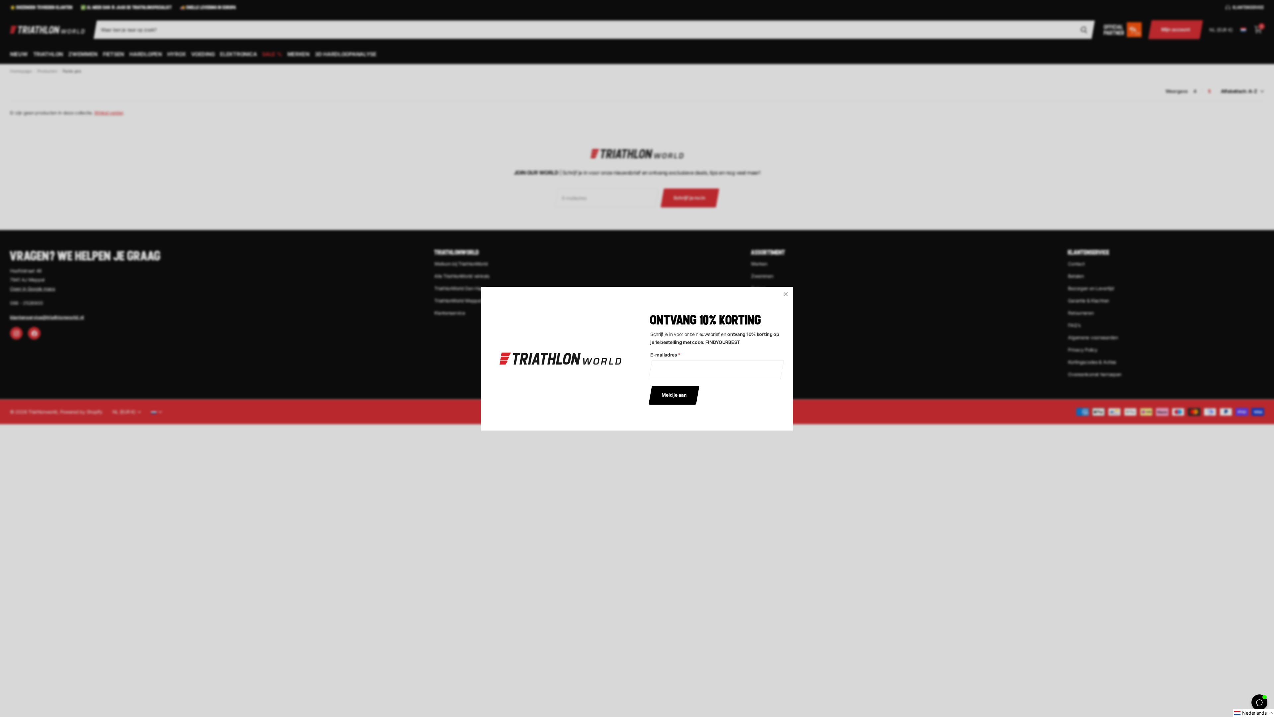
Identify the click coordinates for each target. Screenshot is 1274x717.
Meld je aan (674, 394)
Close (785, 294)
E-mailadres (665, 355)
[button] (1253, 713)
